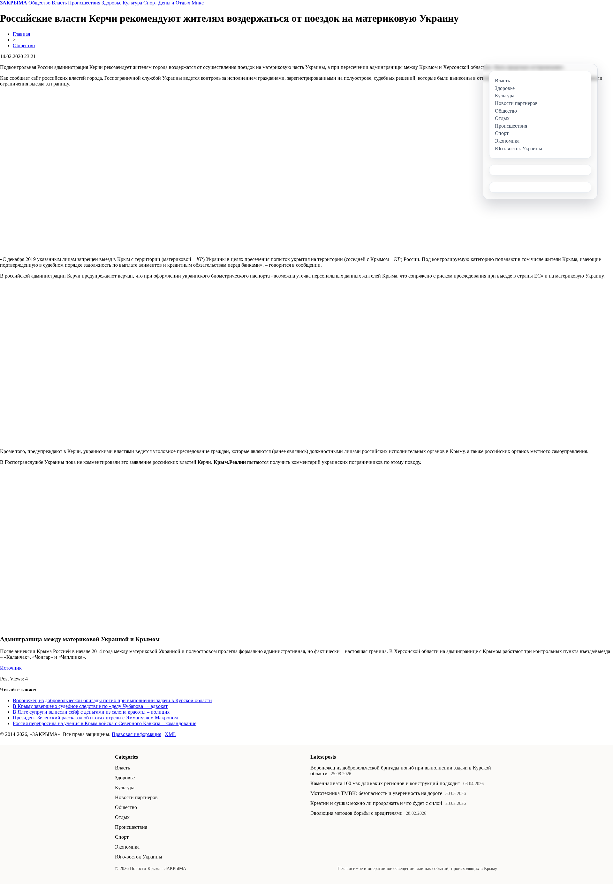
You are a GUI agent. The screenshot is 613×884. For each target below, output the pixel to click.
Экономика (127, 847)
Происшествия (84, 2)
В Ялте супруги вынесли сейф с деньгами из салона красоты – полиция (91, 712)
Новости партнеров (136, 797)
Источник (11, 668)
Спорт (150, 2)
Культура (132, 2)
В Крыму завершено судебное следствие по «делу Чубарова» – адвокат (90, 706)
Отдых (183, 2)
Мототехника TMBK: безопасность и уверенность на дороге (376, 793)
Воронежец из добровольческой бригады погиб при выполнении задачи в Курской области (112, 700)
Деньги (166, 2)
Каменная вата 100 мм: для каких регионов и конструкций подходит (385, 783)
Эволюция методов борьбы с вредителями (356, 813)
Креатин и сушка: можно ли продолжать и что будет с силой (376, 803)
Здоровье (111, 2)
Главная (21, 34)
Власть (59, 2)
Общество (39, 2)
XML (170, 734)
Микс (198, 2)
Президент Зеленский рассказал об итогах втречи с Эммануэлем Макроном (95, 717)
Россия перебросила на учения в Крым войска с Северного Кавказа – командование (104, 723)
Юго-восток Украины (138, 856)
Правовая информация (136, 734)
